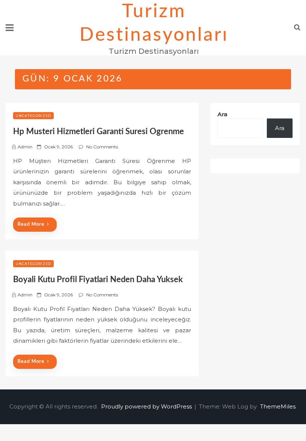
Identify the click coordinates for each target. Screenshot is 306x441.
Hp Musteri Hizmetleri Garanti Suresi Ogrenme (98, 131)
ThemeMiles (278, 406)
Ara (222, 114)
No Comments (102, 146)
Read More (31, 224)
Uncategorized (33, 116)
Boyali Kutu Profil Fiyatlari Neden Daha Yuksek (98, 279)
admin (25, 146)
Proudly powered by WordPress (147, 406)
